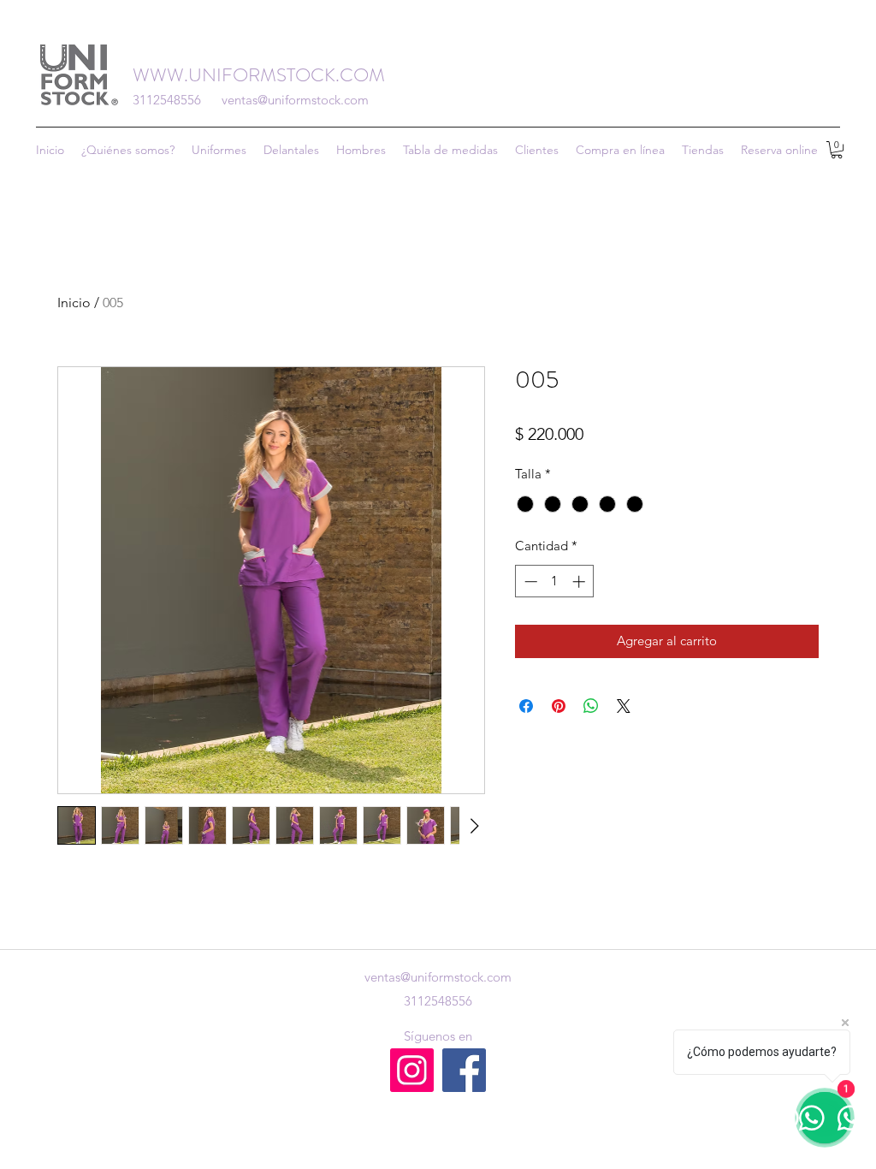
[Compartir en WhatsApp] (591, 706)
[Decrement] (529, 581)
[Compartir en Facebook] (526, 706)
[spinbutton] (555, 581)
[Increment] (580, 581)
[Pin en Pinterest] (558, 706)
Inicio (74, 302)
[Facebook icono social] (464, 1070)
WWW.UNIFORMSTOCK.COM (259, 75)
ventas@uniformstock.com (295, 100)
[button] (702, 150)
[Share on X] (623, 706)
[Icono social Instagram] (412, 1070)
